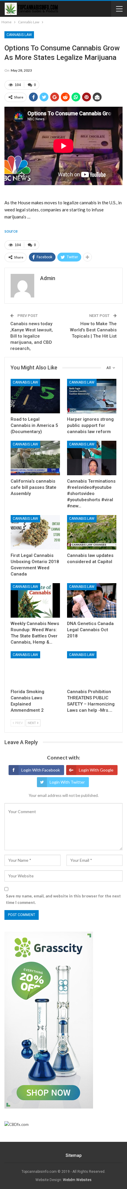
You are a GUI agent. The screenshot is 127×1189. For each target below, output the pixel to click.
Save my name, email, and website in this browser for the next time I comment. (63, 899)
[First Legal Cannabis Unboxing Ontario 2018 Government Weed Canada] (35, 532)
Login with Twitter (67, 782)
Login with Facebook (40, 769)
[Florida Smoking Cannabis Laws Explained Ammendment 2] (35, 668)
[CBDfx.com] (16, 1124)
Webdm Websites (77, 1180)
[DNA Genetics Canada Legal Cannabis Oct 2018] (91, 600)
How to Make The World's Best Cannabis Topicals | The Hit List (93, 330)
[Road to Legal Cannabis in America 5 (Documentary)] (35, 396)
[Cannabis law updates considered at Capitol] (91, 532)
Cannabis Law (19, 35)
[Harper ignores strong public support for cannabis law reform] (91, 396)
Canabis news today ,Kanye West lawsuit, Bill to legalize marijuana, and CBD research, (31, 336)
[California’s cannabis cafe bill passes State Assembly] (35, 458)
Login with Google (96, 769)
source (11, 230)
